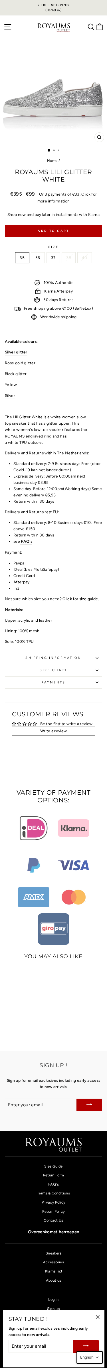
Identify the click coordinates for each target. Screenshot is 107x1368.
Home (52, 160)
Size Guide (53, 1166)
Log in (53, 1299)
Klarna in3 (53, 1271)
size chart (53, 670)
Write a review (53, 731)
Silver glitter (16, 352)
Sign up (53, 1309)
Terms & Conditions (53, 1193)
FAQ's (26, 541)
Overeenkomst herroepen (53, 1231)
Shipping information (53, 658)
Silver (10, 395)
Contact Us (53, 1220)
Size (53, 247)
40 (84, 257)
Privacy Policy (54, 1202)
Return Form (53, 1175)
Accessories (53, 1262)
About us (53, 1280)
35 (22, 257)
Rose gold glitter (20, 363)
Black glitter (16, 373)
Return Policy (53, 1211)
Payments (53, 682)
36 (37, 257)
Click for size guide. (81, 598)
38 (68, 257)
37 (53, 257)
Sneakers (53, 1253)
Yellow (11, 384)
